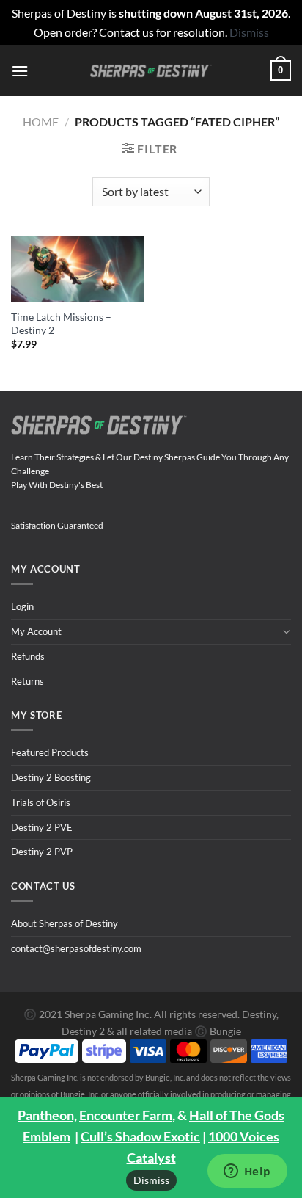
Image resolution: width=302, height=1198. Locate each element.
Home (41, 121)
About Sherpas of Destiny (64, 923)
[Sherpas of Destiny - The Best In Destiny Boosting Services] (151, 71)
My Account (36, 631)
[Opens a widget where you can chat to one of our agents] (247, 1172)
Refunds (28, 656)
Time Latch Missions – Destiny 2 (61, 323)
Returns (27, 681)
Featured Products (50, 752)
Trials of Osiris (40, 802)
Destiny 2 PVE (42, 827)
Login (22, 606)
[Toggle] (286, 631)
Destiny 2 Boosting (51, 777)
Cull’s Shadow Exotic (140, 1136)
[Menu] (20, 71)
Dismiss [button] (249, 32)
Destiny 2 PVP (42, 851)
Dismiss (151, 1180)
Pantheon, (47, 1115)
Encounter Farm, (127, 1115)
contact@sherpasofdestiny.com (76, 948)
